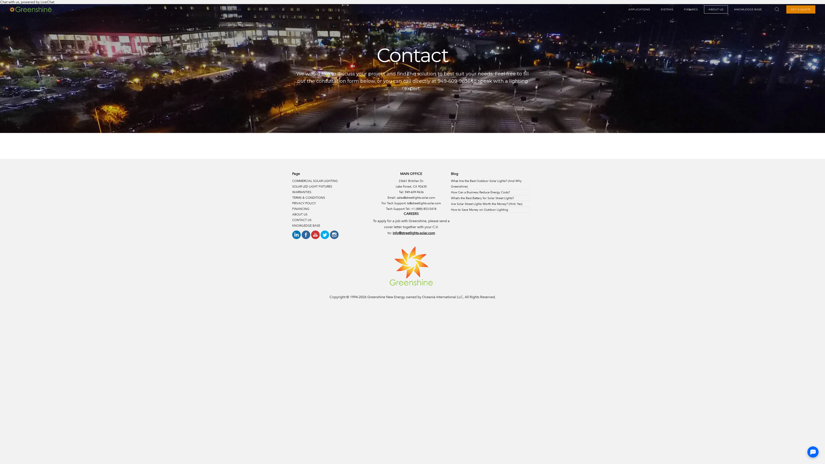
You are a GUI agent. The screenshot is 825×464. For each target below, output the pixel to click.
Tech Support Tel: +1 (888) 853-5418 (411, 209)
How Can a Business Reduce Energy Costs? (480, 192)
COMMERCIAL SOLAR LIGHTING (315, 181)
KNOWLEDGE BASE (748, 9)
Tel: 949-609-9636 (411, 192)
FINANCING (300, 209)
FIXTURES (691, 9)
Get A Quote (801, 9)
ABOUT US (716, 9)
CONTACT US (302, 220)
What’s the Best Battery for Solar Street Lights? (482, 198)
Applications (639, 9)
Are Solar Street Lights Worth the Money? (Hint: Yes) (486, 204)
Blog (454, 174)
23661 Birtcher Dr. (411, 181)
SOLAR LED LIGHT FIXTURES (312, 186)
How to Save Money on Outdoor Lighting (479, 210)
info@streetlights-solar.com (414, 233)
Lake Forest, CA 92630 (411, 186)
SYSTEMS (667, 9)
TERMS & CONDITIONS (308, 198)
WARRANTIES (301, 192)
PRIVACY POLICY (304, 203)
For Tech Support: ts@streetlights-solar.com (411, 203)
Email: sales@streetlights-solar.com (411, 198)
